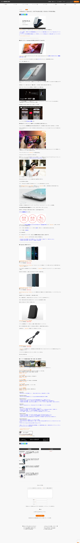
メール (34, 501)
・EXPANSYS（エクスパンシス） (24, 429)
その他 (75, 4)
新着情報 (49, 1)
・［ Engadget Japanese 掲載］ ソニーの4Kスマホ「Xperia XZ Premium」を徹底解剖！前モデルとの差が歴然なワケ (36, 400)
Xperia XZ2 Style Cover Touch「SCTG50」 (25, 265)
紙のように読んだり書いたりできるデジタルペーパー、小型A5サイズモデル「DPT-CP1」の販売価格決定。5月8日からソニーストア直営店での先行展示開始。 (30, 528)
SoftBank (20, 29)
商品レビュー (54, 1)
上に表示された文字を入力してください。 (40, 511)
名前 (34, 499)
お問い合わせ (76, 1)
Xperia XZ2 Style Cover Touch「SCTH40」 (25, 260)
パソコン (14, 4)
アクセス (64, 1)
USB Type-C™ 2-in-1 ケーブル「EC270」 (27, 185)
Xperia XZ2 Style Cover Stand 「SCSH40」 (25, 287)
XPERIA (26, 9)
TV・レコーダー (34, 4)
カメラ (5, 4)
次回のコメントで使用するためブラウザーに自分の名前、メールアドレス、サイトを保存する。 (40, 506)
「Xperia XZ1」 (21, 59)
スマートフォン (25, 4)
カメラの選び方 (59, 1)
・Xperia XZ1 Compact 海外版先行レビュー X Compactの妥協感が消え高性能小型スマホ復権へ (33, 396)
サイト (34, 504)
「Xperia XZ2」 (35, 29)
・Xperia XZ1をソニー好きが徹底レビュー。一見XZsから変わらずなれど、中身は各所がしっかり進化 (34, 393)
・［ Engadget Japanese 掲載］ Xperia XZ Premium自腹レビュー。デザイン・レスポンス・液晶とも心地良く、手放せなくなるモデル (39, 401)
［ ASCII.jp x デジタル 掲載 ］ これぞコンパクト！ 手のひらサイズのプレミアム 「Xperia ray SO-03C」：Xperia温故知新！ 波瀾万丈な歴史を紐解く (50, 528)
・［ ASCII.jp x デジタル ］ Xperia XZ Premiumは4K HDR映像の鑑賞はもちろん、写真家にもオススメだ (34, 399)
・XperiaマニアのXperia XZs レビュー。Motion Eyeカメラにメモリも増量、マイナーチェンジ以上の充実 (35, 405)
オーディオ (44, 4)
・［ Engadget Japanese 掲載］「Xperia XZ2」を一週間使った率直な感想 (30, 240)
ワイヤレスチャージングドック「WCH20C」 (25, 320)
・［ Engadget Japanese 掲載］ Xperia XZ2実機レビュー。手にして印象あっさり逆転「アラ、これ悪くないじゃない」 (37, 239)
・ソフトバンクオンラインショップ (24, 35)
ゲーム (55, 4)
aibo (64, 4)
